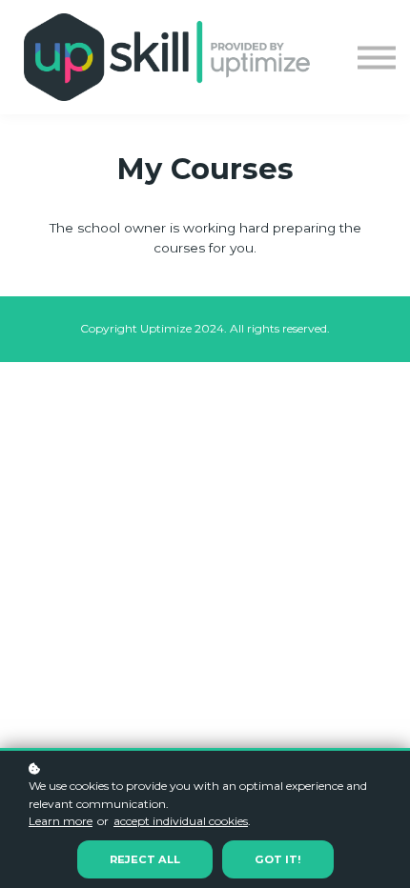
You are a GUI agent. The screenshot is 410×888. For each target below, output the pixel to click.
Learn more (60, 821)
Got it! (278, 859)
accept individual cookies (180, 821)
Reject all (145, 859)
